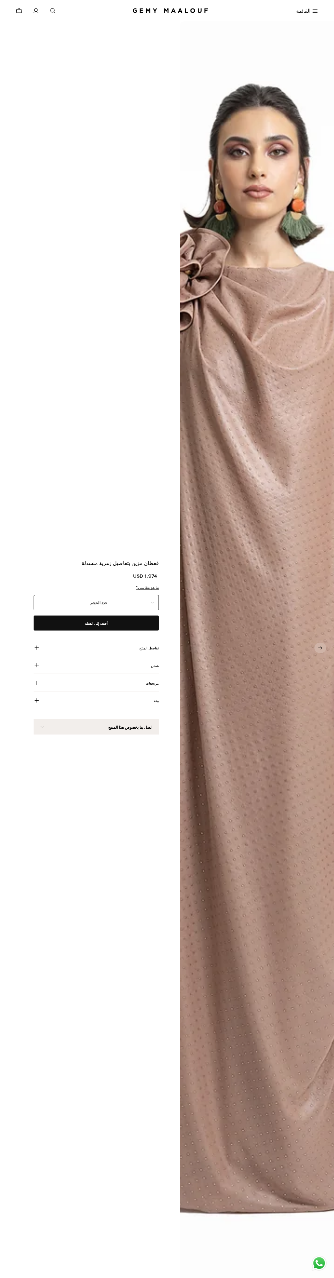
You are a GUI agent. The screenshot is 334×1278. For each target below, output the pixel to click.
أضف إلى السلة (96, 623)
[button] (320, 648)
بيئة (156, 701)
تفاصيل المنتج (149, 648)
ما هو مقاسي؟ (147, 587)
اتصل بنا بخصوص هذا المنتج (130, 727)
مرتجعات (152, 683)
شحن (155, 665)
